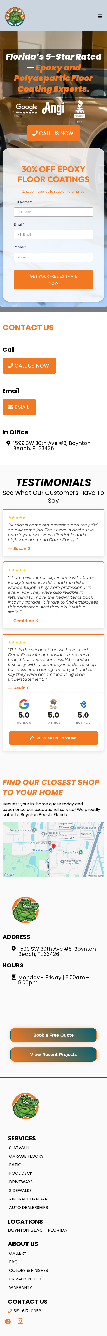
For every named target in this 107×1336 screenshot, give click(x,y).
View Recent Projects (53, 1054)
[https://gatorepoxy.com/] (15, 16)
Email (19, 224)
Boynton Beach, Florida (37, 1230)
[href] (53, 849)
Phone (20, 247)
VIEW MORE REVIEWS (57, 738)
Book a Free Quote (53, 1035)
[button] (99, 16)
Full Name (23, 202)
